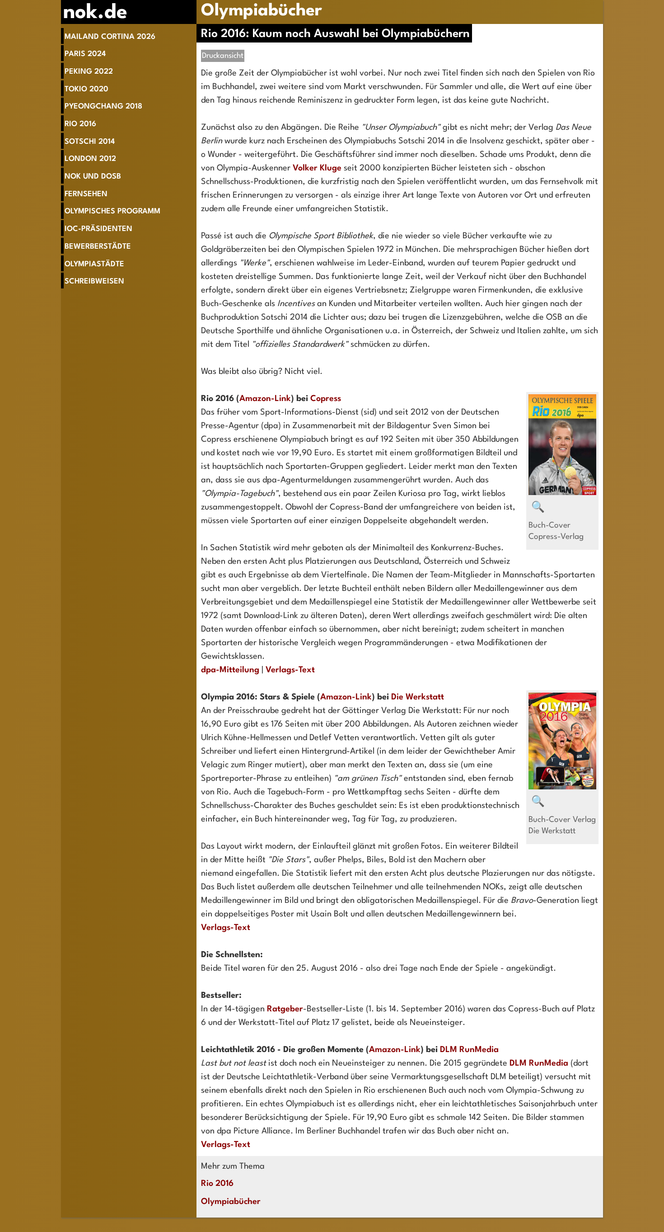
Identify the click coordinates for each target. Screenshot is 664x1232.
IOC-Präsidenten (98, 229)
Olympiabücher (261, 11)
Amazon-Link (265, 399)
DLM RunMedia (469, 1050)
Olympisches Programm (112, 211)
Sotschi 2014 (90, 142)
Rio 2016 (80, 124)
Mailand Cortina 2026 (110, 37)
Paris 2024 (85, 54)
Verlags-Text (290, 670)
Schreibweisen (94, 281)
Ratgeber (285, 1009)
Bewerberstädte (98, 246)
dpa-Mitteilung (230, 670)
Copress (325, 399)
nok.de (95, 13)
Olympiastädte (94, 264)
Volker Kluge (317, 168)
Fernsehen (86, 194)
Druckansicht (222, 56)
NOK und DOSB (93, 176)
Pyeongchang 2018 (103, 106)
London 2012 (90, 159)
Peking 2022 (89, 72)
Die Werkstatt (417, 697)
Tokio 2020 (86, 89)
